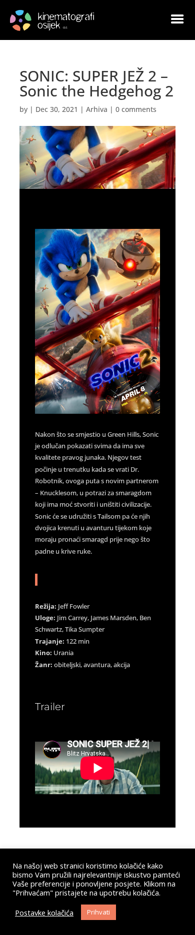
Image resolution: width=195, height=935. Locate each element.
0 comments (136, 109)
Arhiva (97, 109)
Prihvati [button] (98, 912)
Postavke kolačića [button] (44, 912)
